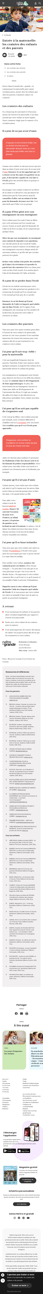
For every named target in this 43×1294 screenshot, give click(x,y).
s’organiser (22, 422)
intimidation (15, 551)
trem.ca (25, 830)
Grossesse (6, 1083)
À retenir (10, 76)
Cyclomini (26, 1088)
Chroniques (6, 1100)
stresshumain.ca (21, 751)
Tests (24, 1081)
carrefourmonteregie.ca (18, 802)
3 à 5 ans (5, 1090)
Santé (4, 1081)
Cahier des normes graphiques (30, 1112)
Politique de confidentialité (28, 1105)
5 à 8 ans (5, 1092)
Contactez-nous (29, 1115)
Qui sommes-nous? (30, 1100)
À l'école (7, 35)
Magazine (6, 1104)
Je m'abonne (21, 1204)
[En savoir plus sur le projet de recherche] (3, 1280)
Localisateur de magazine (27, 1180)
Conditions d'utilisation (31, 1102)
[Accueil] (21, 3)
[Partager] (16, 1013)
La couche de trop (29, 1094)
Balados (5, 1109)
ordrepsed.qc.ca (22, 810)
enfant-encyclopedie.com (24, 784)
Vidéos (4, 1107)
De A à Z (5, 1079)
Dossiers (5, 1102)
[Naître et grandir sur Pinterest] (23, 1218)
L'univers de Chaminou (31, 1085)
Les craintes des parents (16, 72)
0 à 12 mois (6, 1085)
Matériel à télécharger (31, 1083)
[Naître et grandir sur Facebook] (19, 1218)
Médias (25, 1109)
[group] (14, 1050)
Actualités (5, 1098)
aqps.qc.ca (13, 700)
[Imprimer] (26, 1013)
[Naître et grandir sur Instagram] (15, 1218)
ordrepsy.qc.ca (21, 816)
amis (6, 172)
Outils (25, 1079)
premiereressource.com (25, 822)
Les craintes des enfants (16, 68)
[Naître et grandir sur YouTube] (28, 1218)
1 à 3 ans (5, 1088)
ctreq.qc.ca (28, 757)
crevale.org (21, 765)
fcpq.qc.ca (22, 790)
